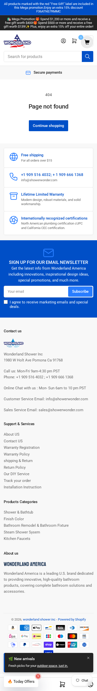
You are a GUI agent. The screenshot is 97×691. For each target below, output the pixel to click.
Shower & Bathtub (18, 512)
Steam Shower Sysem (22, 532)
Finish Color (14, 519)
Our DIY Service (16, 474)
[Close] (88, 658)
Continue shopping (48, 125)
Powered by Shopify (72, 619)
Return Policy (15, 467)
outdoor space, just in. (52, 666)
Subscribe (80, 291)
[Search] (87, 56)
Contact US (13, 441)
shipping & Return (18, 461)
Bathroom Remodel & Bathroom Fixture (36, 525)
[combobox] (48, 56)
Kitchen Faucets (17, 538)
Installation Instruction (22, 487)
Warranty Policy (17, 454)
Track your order (17, 480)
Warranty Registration (22, 447)
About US (11, 434)
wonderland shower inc (39, 619)
